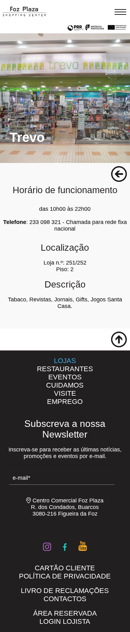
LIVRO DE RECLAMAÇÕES (65, 591)
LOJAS (65, 361)
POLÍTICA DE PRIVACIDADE (65, 576)
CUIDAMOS (65, 385)
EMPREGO (65, 401)
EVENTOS (65, 377)
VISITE (65, 393)
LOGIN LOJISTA (64, 621)
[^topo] (119, 339)
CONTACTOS (65, 599)
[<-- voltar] (119, 174)
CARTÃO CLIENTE (65, 568)
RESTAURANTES (65, 369)
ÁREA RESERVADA (65, 613)
